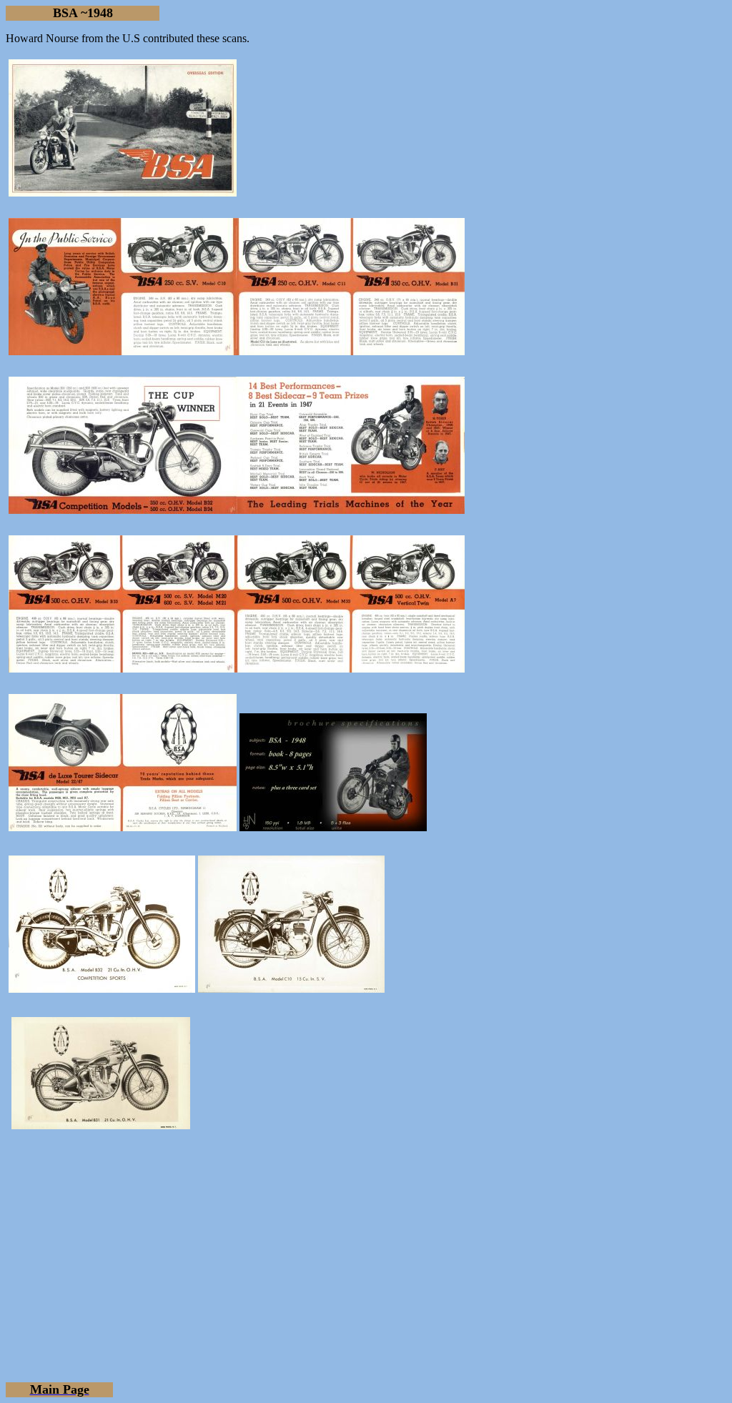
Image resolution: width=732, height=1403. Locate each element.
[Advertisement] (366, 1246)
